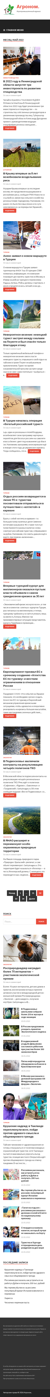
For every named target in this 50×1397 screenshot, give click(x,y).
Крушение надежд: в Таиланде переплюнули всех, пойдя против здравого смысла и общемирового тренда (24, 1272)
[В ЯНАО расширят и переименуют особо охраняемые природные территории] (25, 821)
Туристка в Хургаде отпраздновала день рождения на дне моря (32, 1245)
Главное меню (15, 30)
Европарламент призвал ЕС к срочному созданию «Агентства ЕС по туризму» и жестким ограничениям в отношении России (24, 678)
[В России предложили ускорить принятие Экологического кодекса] (11, 1035)
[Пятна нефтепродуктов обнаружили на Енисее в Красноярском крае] (11, 1070)
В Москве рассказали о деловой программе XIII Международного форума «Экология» (33, 1080)
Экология (7, 757)
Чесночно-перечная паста (16, 1302)
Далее (32, 898)
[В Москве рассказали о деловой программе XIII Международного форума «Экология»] (11, 1085)
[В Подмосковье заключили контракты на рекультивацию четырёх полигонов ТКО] (25, 742)
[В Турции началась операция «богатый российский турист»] (25, 401)
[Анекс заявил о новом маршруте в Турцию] (25, 236)
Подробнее (9, 128)
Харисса (8, 1298)
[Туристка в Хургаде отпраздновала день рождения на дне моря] (11, 1251)
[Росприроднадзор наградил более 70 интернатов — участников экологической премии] (25, 962)
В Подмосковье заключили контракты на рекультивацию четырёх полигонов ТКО (23, 764)
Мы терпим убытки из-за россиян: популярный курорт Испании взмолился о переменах (33, 1194)
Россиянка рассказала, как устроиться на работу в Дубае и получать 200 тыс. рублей (32, 1175)
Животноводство (11, 78)
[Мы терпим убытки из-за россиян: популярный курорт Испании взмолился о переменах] (11, 1199)
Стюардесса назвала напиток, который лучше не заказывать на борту (33, 1230)
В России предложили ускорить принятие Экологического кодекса (33, 1029)
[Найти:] (25, 921)
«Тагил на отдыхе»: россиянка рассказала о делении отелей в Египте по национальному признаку (34, 1213)
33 (16, 898)
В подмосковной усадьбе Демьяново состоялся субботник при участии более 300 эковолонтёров (32, 1046)
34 (23, 898)
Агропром (7, 170)
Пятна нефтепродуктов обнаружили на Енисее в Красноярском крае (33, 1064)
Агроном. (28, 6)
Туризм (6, 252)
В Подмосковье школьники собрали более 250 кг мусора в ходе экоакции (32, 1013)
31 (33, 893)
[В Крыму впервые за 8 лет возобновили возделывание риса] (25, 154)
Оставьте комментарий (12, 95)
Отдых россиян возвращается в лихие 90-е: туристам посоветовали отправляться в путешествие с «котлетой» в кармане (24, 503)
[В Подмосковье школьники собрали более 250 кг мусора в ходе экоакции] (11, 1018)
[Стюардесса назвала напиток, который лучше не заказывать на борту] (11, 1236)
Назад (12, 893)
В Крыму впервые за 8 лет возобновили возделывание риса (22, 177)
